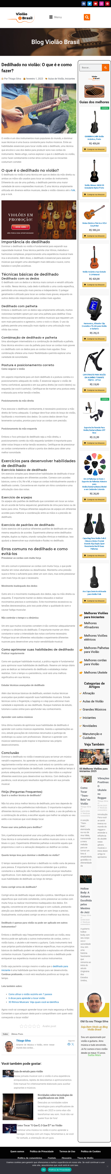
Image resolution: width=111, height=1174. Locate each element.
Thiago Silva (23, 1040)
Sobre (5, 1034)
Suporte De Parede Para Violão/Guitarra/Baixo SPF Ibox (94, 430)
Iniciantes (70, 78)
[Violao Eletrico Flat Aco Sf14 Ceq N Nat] (94, 212)
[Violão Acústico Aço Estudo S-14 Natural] (94, 257)
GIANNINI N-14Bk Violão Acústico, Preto (94, 137)
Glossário (67, 1158)
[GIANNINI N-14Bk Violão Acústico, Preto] (94, 122)
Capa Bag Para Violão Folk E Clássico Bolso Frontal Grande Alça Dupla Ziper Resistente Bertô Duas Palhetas (94, 543)
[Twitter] (72, 1044)
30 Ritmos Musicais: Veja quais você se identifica (34, 1002)
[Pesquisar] (105, 67)
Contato (52, 1158)
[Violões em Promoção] (38, 219)
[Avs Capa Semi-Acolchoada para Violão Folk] (94, 577)
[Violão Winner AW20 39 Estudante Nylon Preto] (94, 170)
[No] (107, 1166)
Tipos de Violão (85, 1158)
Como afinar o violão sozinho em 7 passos (30, 994)
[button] (55, 17)
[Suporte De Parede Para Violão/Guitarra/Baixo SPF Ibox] (94, 413)
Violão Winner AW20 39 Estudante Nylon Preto (94, 186)
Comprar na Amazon (95, 149)
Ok (43, 1169)
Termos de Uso (67, 1151)
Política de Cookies (91, 1151)
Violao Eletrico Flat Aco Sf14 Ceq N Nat (94, 224)
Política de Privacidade (42, 1151)
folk (73, 190)
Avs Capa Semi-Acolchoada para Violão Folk (94, 592)
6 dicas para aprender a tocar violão (27, 998)
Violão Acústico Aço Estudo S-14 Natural (94, 273)
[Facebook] (69, 1044)
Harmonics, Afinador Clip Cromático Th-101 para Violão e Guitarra (94, 326)
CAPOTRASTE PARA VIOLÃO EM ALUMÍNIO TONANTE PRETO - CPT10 (94, 377)
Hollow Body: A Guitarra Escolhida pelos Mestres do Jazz (86, 900)
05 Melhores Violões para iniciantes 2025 (93, 770)
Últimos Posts (17, 1034)
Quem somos (17, 1151)
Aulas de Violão (56, 78)
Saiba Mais (94, 1055)
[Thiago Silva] (9, 1046)
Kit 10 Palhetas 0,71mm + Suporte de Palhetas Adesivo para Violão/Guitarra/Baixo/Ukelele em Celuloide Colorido (94, 484)
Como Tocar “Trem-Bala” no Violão (85, 795)
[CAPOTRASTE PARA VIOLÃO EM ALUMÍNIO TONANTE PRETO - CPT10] (94, 360)
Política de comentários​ (30, 1158)
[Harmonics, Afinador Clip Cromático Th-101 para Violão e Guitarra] (94, 309)
